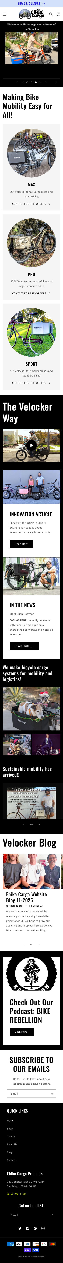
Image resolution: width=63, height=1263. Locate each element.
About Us (12, 1144)
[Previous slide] (17, 82)
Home (10, 1120)
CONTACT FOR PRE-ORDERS (29, 204)
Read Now (21, 544)
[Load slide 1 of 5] (23, 82)
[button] (4, 14)
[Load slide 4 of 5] (36, 82)
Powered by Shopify (38, 1256)
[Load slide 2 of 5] (27, 82)
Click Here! (21, 1032)
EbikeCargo (27, 1256)
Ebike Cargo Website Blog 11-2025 (26, 897)
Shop (10, 1128)
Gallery (11, 1136)
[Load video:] (31, 445)
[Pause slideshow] (56, 82)
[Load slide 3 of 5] (31, 82)
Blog (9, 1152)
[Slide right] (39, 824)
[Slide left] (24, 824)
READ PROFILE (24, 646)
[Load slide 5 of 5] (40, 82)
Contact (11, 1160)
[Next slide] (46, 82)
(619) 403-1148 (16, 1194)
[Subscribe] (52, 1094)
